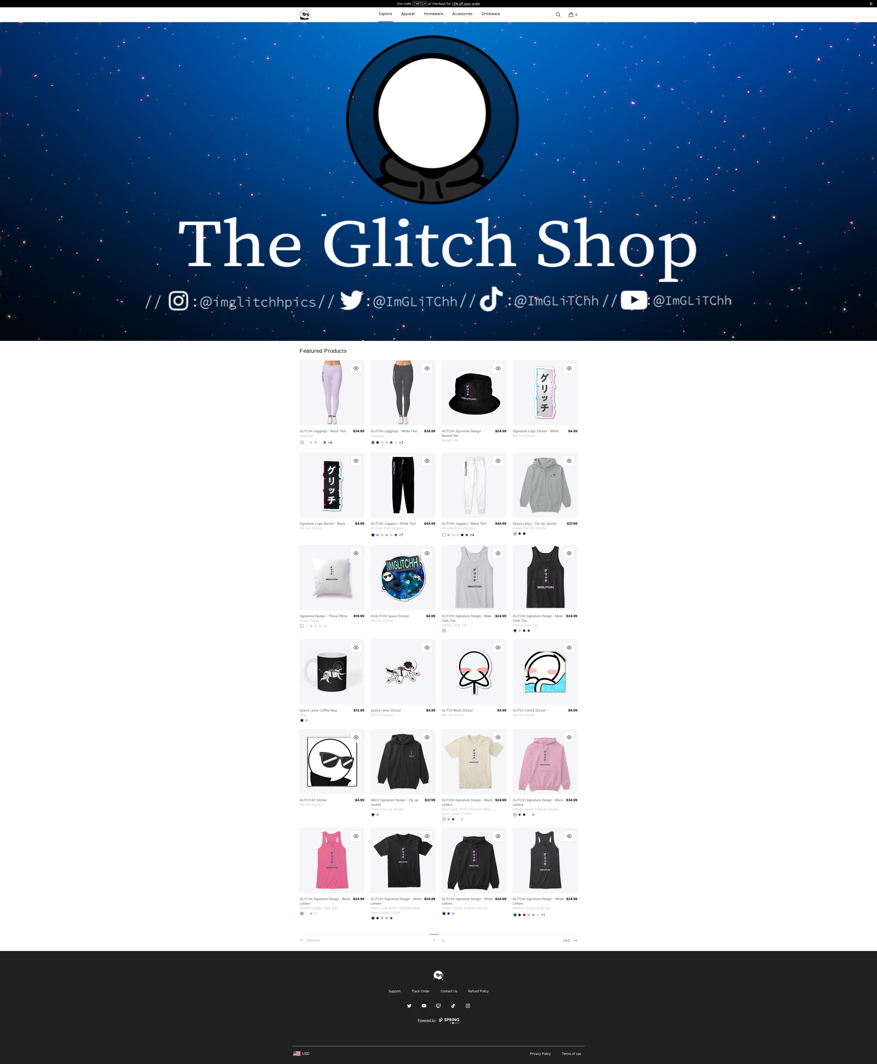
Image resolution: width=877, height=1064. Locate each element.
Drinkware (491, 13)
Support (394, 991)
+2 (401, 442)
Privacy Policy (540, 1054)
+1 (543, 914)
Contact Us (449, 991)
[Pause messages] (871, 3)
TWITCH (420, 3)
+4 (330, 442)
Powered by (427, 1020)
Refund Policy (478, 991)
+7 (401, 534)
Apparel (408, 13)
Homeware (433, 13)
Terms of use (571, 1054)
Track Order (421, 991)
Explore (385, 13)
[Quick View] (356, 368)
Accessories (462, 13)
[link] (332, 392)
